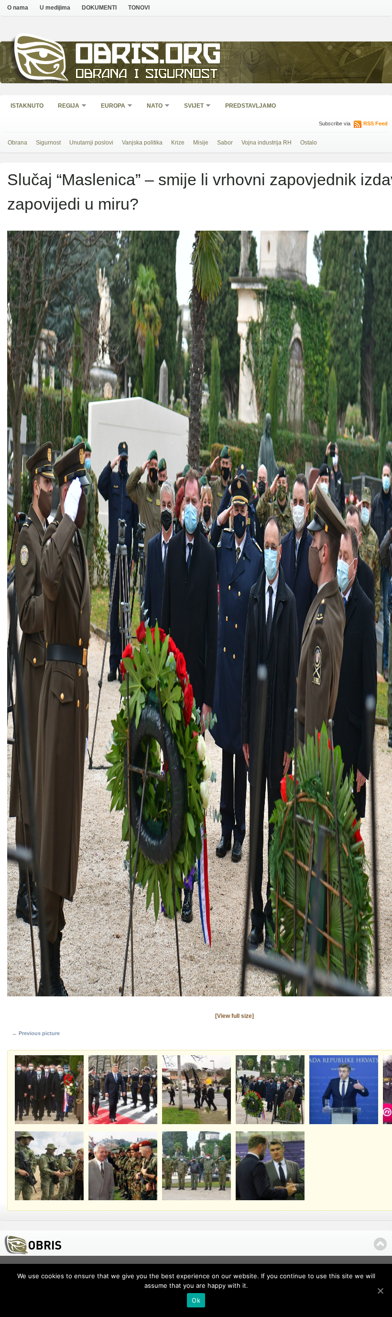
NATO (152, 106)
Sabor (225, 142)
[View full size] (234, 1016)
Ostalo (308, 142)
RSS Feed (375, 123)
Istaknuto (27, 105)
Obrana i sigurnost (147, 74)
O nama (17, 7)
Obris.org (148, 56)
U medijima (55, 7)
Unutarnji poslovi (91, 142)
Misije (200, 142)
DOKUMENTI (99, 7)
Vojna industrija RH (266, 142)
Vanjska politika (142, 142)
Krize (178, 142)
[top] (380, 1244)
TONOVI (139, 7)
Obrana (17, 142)
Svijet (191, 106)
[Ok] (380, 1290)
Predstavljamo (250, 105)
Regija (65, 106)
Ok (196, 1300)
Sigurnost (48, 142)
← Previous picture (36, 1033)
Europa (110, 106)
